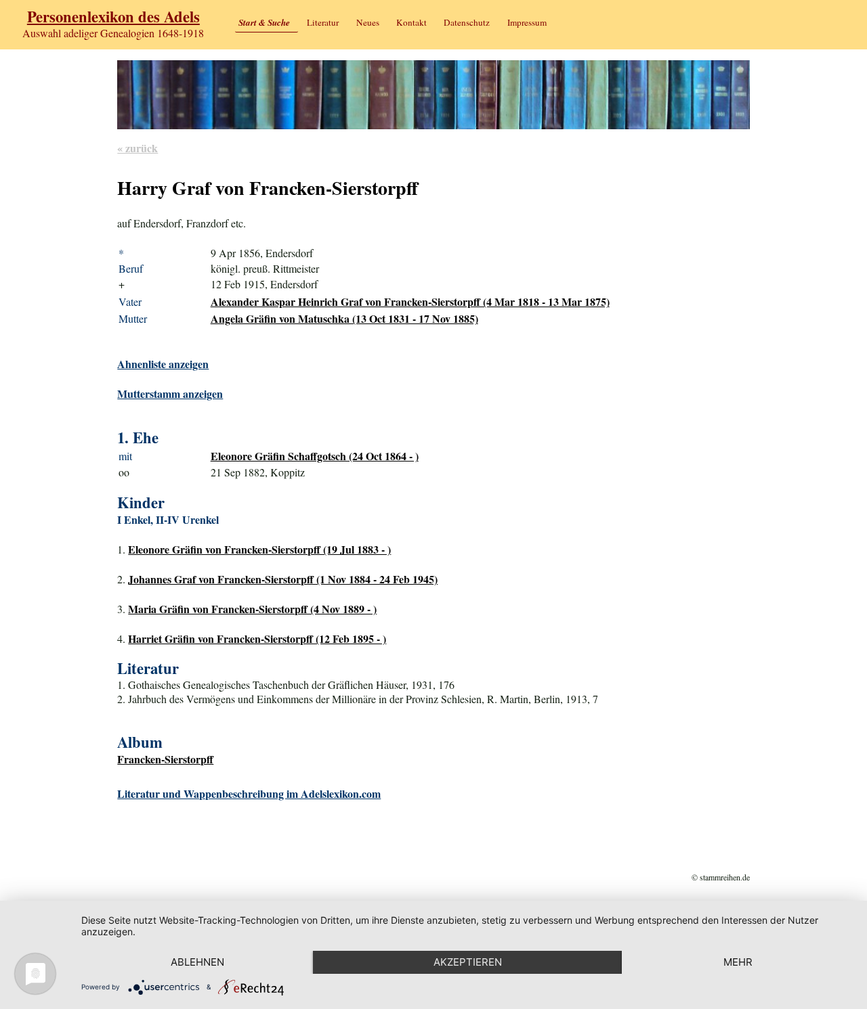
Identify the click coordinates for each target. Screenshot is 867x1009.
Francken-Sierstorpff (165, 759)
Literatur (323, 22)
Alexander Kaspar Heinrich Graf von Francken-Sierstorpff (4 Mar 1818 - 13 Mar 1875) (410, 301)
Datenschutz (467, 22)
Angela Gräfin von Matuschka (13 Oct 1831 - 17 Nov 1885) (344, 318)
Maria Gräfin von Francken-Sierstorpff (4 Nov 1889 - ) (252, 608)
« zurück (137, 148)
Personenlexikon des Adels (113, 16)
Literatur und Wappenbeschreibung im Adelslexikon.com (249, 793)
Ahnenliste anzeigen (163, 364)
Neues (367, 22)
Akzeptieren (468, 962)
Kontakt (411, 22)
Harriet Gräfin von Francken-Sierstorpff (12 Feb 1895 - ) (257, 638)
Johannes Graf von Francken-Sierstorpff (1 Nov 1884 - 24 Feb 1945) (283, 579)
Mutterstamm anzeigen (170, 393)
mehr (738, 962)
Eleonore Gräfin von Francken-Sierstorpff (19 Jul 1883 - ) (259, 549)
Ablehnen (197, 962)
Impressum (527, 22)
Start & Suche (264, 22)
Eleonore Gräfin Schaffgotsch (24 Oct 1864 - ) (315, 456)
